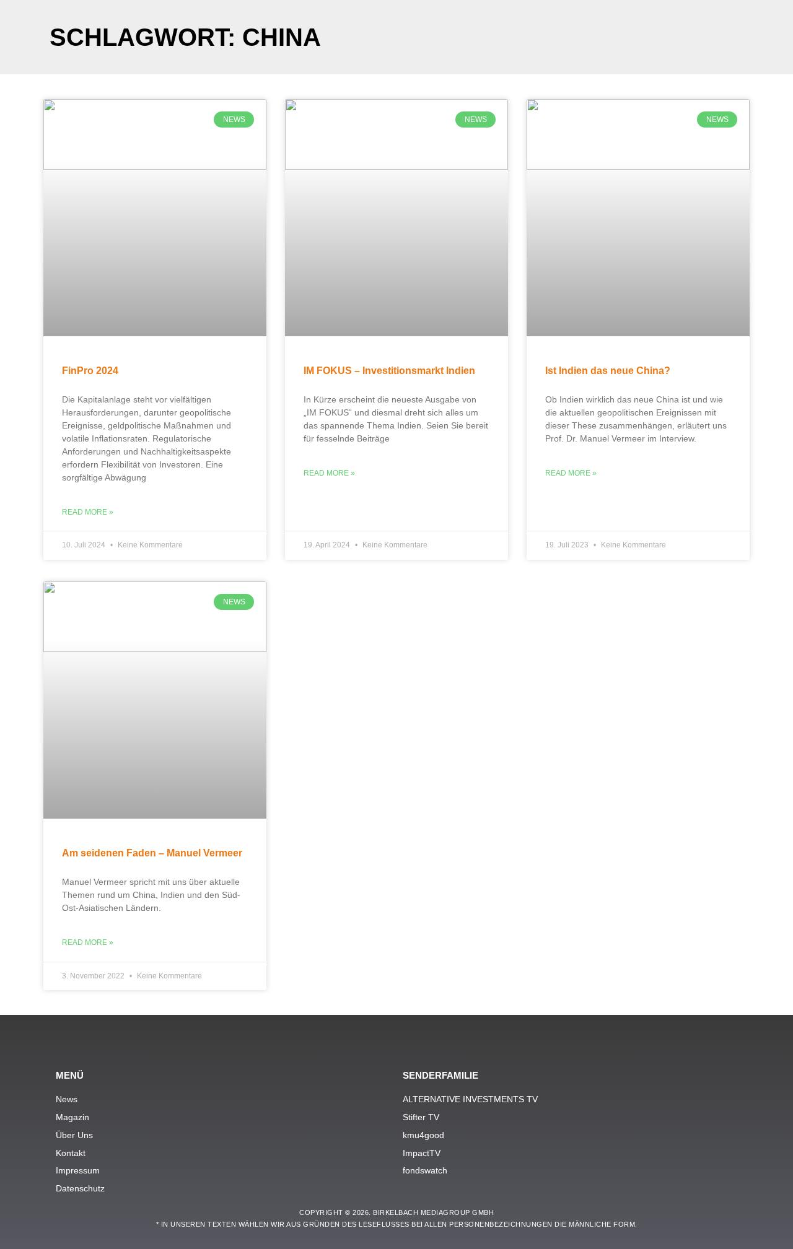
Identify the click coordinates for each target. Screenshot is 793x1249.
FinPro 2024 (90, 370)
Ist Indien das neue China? (607, 370)
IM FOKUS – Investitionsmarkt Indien (389, 370)
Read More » (87, 512)
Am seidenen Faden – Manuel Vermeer (152, 853)
